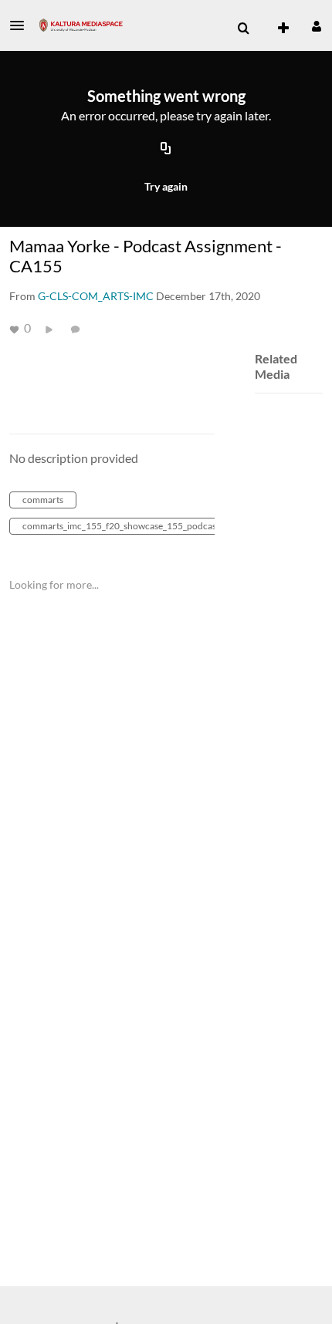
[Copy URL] (166, 149)
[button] (21, 25)
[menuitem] (243, 28)
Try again (166, 186)
